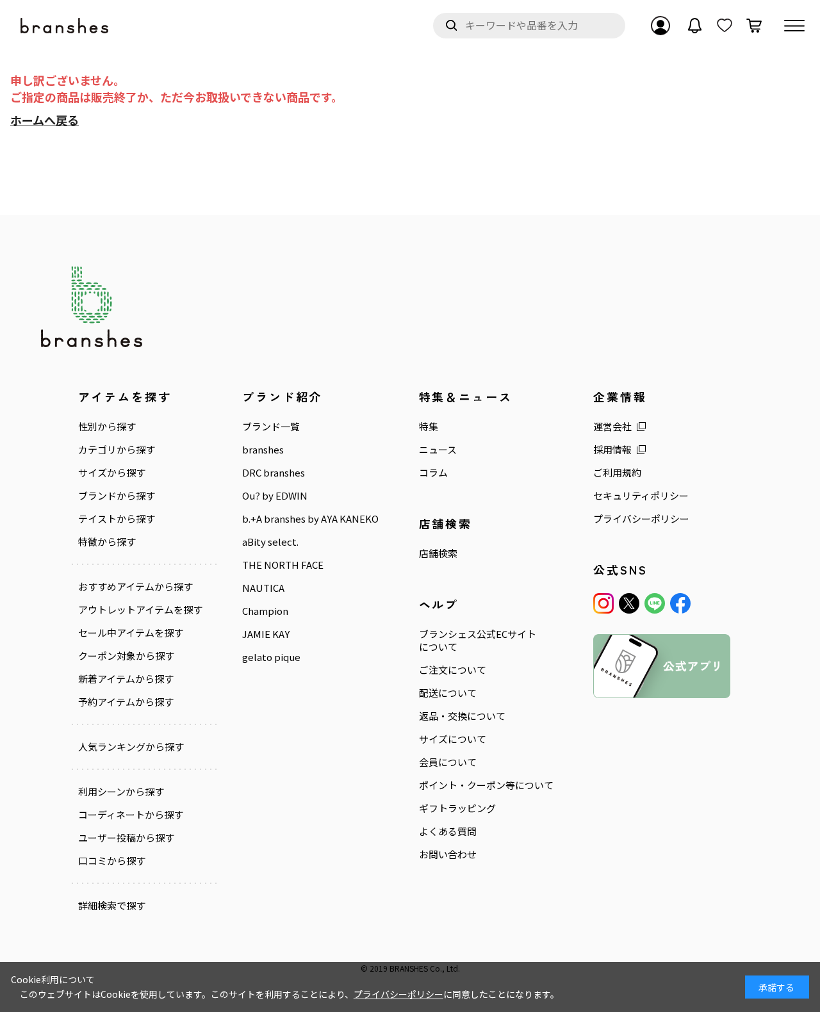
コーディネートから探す (130, 814)
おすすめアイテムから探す (135, 586)
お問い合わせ (448, 854)
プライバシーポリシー (641, 518)
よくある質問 (448, 831)
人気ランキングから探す (131, 746)
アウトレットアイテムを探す (140, 609)
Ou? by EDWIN (275, 495)
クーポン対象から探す (126, 655)
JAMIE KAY (266, 634)
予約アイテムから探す (126, 702)
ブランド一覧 (271, 426)
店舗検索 (438, 553)
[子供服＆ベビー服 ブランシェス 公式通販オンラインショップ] (65, 26)
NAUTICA (263, 588)
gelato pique (271, 657)
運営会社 (612, 426)
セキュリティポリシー (641, 495)
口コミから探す (111, 860)
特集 (428, 426)
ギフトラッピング (457, 808)
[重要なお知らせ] (695, 25)
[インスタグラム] (603, 603)
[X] (629, 603)
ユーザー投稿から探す (126, 837)
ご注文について (452, 670)
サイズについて (452, 739)
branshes (263, 449)
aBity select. (270, 541)
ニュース (438, 449)
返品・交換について (462, 716)
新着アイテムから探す (126, 679)
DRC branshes (273, 472)
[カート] (754, 25)
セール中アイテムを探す (130, 632)
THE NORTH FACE (283, 565)
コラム (433, 472)
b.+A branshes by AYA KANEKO (310, 518)
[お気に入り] (724, 25)
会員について (448, 762)
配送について (448, 693)
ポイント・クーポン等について (486, 785)
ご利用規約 (617, 472)
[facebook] (680, 603)
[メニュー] (794, 25)
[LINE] (654, 603)
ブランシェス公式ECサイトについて (477, 640)
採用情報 (612, 449)
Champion (265, 611)
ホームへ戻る (44, 119)
